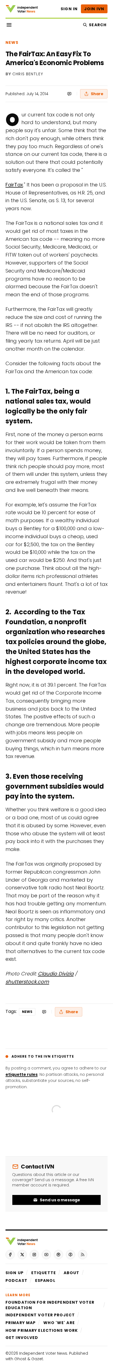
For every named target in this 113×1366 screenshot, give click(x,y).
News (11, 42)
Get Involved (21, 1337)
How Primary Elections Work (41, 1330)
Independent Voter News (43, 1353)
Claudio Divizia (56, 973)
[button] (14, 1273)
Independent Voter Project (40, 1315)
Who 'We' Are (59, 1322)
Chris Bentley (27, 74)
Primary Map (20, 1322)
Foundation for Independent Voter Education (49, 1305)
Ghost (20, 1359)
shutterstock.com (27, 981)
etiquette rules (21, 1074)
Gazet (37, 1359)
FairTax (14, 184)
